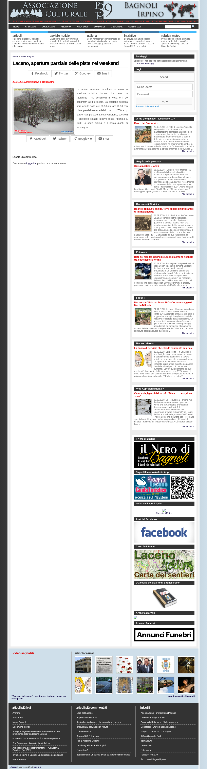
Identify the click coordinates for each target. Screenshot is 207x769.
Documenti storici (21, 727)
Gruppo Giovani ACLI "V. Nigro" (156, 731)
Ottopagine (146, 750)
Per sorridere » (145, 343)
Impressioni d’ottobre (87, 717)
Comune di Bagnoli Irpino (153, 717)
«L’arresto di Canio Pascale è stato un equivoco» (36, 738)
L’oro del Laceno (85, 713)
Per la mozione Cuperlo (88, 741)
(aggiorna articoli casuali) (181, 696)
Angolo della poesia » (148, 161)
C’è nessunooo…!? (86, 731)
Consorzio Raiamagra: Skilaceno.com (159, 722)
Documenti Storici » (147, 204)
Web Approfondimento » (150, 388)
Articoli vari (18, 717)
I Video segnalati (23, 653)
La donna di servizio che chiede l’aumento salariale (163, 348)
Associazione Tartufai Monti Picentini (158, 713)
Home (16, 27)
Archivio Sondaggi (145, 63)
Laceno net (146, 745)
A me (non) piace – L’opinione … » (155, 118)
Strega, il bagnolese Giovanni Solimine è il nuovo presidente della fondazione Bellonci (36, 732)
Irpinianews (146, 741)
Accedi (164, 77)
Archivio (66, 27)
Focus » (140, 297)
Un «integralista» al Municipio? (91, 745)
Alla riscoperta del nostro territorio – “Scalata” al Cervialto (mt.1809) (36, 749)
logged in (31, 163)
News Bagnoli (27, 56)
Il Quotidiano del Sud (151, 736)
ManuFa (37, 767)
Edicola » (141, 252)
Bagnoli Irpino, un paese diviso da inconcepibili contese (103, 754)
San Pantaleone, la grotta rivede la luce (32, 743)
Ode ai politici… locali (146, 166)
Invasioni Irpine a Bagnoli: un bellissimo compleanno (38, 755)
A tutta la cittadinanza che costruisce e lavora (99, 722)
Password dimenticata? (147, 106)
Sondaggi (99, 27)
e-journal (117, 27)
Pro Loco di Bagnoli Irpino (153, 759)
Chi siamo (30, 27)
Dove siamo (48, 27)
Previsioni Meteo (164, 513)
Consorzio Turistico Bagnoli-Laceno (158, 727)
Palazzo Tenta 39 (149, 754)
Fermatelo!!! (82, 750)
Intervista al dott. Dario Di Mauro (92, 727)
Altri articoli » (188, 151)
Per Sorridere (19, 759)
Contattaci (134, 27)
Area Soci (82, 27)
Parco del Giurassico (146, 123)
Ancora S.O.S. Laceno (88, 736)
